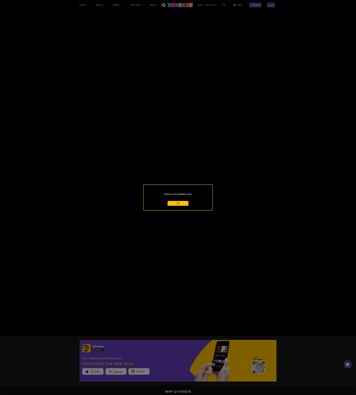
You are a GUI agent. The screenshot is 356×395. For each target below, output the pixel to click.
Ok (178, 203)
